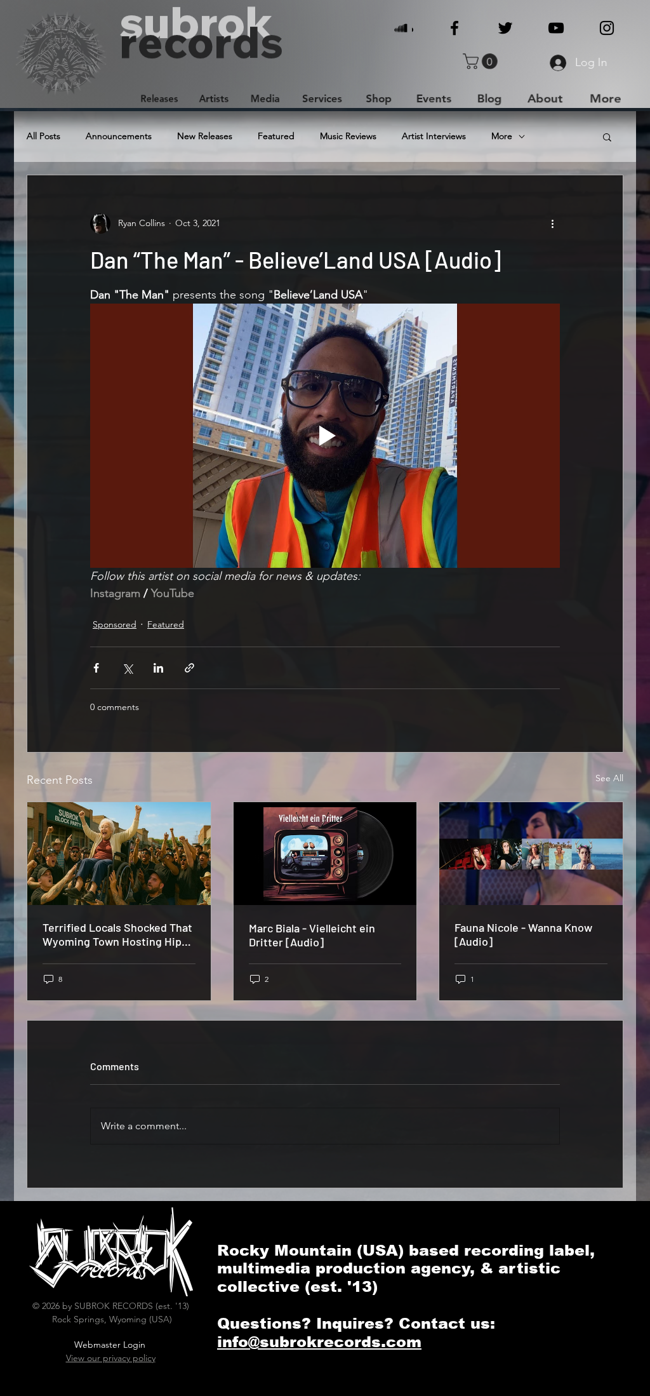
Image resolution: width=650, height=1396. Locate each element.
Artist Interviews (434, 136)
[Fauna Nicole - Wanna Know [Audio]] (531, 853)
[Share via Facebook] (96, 668)
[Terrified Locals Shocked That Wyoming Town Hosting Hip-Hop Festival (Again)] (119, 853)
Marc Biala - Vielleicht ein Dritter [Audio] (312, 935)
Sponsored (114, 624)
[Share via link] (189, 668)
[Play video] (325, 436)
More (501, 136)
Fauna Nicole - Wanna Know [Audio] (523, 934)
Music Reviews (348, 136)
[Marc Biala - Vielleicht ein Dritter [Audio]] (325, 853)
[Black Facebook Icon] (454, 27)
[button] (482, 61)
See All (609, 778)
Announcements (119, 136)
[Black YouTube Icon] (556, 27)
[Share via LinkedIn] (158, 668)
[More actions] (552, 223)
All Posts (43, 136)
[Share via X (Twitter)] (127, 668)
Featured (276, 136)
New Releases (204, 136)
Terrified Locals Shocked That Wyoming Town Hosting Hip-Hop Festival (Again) (117, 934)
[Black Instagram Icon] (606, 27)
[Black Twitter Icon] (505, 27)
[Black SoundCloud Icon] (403, 27)
